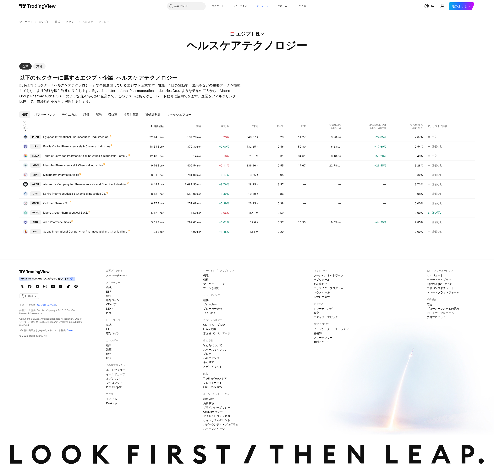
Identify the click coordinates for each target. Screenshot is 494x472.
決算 (109, 349)
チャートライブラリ (439, 279)
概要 (206, 300)
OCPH (35, 203)
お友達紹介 (320, 283)
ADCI (35, 222)
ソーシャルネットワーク (328, 275)
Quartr (70, 330)
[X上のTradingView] (22, 286)
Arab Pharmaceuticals (57, 222)
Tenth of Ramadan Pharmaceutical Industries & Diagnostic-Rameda (85, 155)
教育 (316, 312)
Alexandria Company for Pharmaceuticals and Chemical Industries (84, 184)
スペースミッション (215, 349)
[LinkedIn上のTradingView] (53, 286)
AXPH (35, 184)
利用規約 (208, 399)
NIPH (35, 146)
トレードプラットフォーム (443, 292)
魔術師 (318, 333)
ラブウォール (322, 279)
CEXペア (111, 304)
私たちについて (212, 345)
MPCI (36, 165)
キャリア (208, 362)
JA (432, 6)
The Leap (209, 312)
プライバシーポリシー (216, 407)
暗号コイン (113, 300)
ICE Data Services (46, 304)
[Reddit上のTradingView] (76, 286)
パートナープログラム (440, 312)
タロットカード (212, 382)
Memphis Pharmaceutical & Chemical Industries (73, 165)
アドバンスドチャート (440, 288)
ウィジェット (435, 275)
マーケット (262, 6)
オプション (113, 378)
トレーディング (323, 308)
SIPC (35, 231)
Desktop (111, 403)
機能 (206, 275)
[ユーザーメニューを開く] (442, 6)
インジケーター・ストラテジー (332, 329)
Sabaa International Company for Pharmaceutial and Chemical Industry (85, 231)
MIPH (36, 174)
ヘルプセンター (212, 358)
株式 (109, 287)
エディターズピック (326, 317)
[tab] (25, 66)
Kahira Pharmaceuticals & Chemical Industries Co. (74, 193)
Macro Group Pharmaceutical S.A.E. (65, 212)
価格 (206, 279)
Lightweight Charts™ (440, 283)
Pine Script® (114, 387)
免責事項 (208, 403)
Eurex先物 (209, 329)
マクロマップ (114, 382)
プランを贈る (211, 288)
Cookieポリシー (213, 411)
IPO (108, 358)
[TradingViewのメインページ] (37, 6)
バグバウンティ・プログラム (220, 424)
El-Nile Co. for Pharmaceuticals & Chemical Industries (76, 146)
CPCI (35, 193)
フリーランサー (323, 337)
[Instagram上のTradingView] (45, 286)
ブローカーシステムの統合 (443, 308)
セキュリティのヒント (216, 420)
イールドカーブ (115, 374)
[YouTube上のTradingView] (37, 286)
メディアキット (212, 366)
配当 (109, 353)
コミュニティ (240, 6)
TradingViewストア (215, 378)
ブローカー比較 (212, 308)
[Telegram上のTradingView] (60, 286)
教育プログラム (436, 317)
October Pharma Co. (56, 203)
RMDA (35, 155)
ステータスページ (214, 428)
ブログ (207, 353)
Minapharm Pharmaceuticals (61, 174)
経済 (109, 345)
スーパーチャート (117, 275)
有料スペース (322, 341)
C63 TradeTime (213, 387)
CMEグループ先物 (214, 324)
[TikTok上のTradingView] (68, 286)
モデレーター (322, 296)
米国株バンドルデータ (216, 333)
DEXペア (111, 308)
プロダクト (218, 6)
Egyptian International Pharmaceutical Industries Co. (76, 136)
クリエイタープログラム (328, 288)
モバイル (111, 399)
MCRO (35, 212)
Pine (109, 312)
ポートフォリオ (115, 370)
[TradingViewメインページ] (34, 271)
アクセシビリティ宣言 (216, 416)
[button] (226, 6)
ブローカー (283, 6)
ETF (108, 291)
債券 (109, 295)
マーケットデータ (214, 283)
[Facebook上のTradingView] (29, 286)
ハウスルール (322, 292)
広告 (429, 304)
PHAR (35, 136)
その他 (302, 6)
